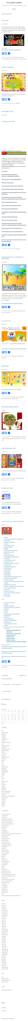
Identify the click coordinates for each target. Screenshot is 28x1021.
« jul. (3, 722)
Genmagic (4, 848)
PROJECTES (4, 789)
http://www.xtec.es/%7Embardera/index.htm (11, 50)
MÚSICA (3, 773)
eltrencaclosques (5, 841)
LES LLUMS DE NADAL (9, 545)
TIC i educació (4, 887)
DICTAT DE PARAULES (9, 555)
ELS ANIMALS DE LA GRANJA (10, 578)
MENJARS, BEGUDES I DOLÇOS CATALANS (13, 586)
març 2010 (4, 924)
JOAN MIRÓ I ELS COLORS (10, 584)
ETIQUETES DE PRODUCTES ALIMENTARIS (13, 539)
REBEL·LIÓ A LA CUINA (9, 552)
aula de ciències (5, 732)
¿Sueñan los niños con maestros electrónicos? (11, 895)
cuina (3, 744)
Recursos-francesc (5, 882)
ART (12, 57)
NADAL (3, 775)
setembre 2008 (5, 954)
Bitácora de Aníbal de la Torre (8, 823)
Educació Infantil (5, 840)
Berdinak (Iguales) (11, 635)
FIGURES (6, 604)
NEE (2, 776)
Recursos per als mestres (7, 880)
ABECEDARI (5, 366)
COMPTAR (6, 609)
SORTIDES (4, 801)
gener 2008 (4, 965)
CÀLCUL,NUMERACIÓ (9, 618)
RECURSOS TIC (8, 58)
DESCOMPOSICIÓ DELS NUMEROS (12, 614)
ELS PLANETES (7, 540)
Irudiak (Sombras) (11, 640)
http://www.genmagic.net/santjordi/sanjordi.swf (12, 303)
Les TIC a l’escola (5, 853)
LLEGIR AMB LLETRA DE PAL (10, 623)
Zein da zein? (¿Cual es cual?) (14, 633)
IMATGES (3, 760)
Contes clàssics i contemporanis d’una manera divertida (14, 348)
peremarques (18, 150)
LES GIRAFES (7, 558)
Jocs (2, 763)
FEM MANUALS (4, 846)
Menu (14, 8)
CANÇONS (4, 735)
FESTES (3, 752)
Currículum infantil (5, 745)
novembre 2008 (5, 950)
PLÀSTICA (19, 436)
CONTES (18, 356)
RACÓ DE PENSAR (8, 547)
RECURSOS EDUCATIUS (6, 872)
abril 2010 (4, 923)
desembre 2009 (5, 929)
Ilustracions (4, 758)
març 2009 (4, 944)
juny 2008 (4, 957)
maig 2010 (4, 921)
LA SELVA (6, 543)
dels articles (5, 978)
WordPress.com (5, 890)
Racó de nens (4, 869)
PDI (18, 57)
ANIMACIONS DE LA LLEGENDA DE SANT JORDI (12, 258)
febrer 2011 (4, 906)
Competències (5, 739)
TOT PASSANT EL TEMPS (9, 560)
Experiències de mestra (6, 845)
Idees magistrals (5, 849)
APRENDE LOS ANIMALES (10, 566)
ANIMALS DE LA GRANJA (9, 542)
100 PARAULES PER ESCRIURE (10, 550)
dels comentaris (6, 980)
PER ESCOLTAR (5, 781)
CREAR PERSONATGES (8, 448)
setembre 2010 (5, 915)
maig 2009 (4, 941)
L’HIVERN (6, 625)
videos (3, 805)
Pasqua (3, 778)
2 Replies (3, 410)
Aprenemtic (4, 817)
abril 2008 (4, 960)
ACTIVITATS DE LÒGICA (9, 602)
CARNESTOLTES (7, 622)
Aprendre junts (5, 815)
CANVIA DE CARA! (7, 488)
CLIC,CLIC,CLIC (6, 321)
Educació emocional (6, 748)
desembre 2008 (5, 949)
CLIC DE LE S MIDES (8, 579)
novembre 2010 (5, 911)
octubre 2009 (4, 933)
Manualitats (4, 854)
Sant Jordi (4, 799)
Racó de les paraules (6, 871)
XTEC (3, 893)
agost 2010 (4, 916)
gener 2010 (4, 928)
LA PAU (3, 765)
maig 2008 (4, 959)
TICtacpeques (4, 889)
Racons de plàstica (10, 438)
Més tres (3, 856)
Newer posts (23, 675)
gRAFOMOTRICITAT (5, 757)
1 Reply (3, 524)
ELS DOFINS (7, 589)
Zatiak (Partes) (10, 636)
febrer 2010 (4, 926)
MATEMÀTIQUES (19, 478)
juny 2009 (4, 939)
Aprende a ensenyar (6, 814)
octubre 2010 (4, 913)
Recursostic (4, 884)
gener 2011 (4, 908)
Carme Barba (4, 830)
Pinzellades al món (5, 861)
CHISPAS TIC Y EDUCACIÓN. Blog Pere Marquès (11, 833)
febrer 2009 (4, 946)
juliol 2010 (4, 918)
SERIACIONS (7, 553)
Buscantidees (4, 827)
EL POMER (6, 617)
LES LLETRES (7, 571)
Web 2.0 (4, 1010)
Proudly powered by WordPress (8, 1018)
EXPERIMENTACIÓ (5, 750)
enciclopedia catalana (6, 843)
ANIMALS (6, 548)
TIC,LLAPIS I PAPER (14, 3)
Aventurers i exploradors (7, 822)
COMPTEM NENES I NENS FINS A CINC (13, 576)
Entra (3, 977)
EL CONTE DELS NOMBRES (10, 620)
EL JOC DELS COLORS (9, 591)
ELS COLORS (7, 594)
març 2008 (4, 962)
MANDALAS (4, 768)
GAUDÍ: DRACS (7, 574)
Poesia (3, 866)
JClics (17, 665)
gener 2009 (4, 947)
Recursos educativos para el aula (8, 874)
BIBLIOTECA (14, 356)
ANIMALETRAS (7, 573)
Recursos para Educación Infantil (8, 876)
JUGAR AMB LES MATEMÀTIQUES (11, 557)
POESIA (3, 786)
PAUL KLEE (5, 20)
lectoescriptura (19, 396)
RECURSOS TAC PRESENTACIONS (8, 796)
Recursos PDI (4, 877)
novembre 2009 (5, 931)
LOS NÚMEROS (7, 570)
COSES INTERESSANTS (6, 742)
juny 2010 (4, 920)
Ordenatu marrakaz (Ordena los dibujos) (16, 641)
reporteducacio (5, 885)
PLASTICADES (4, 864)
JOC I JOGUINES (7, 565)
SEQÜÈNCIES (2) (7, 615)
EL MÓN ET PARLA (8, 561)
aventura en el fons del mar (7, 820)
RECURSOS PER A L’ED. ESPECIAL (8, 879)
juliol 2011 (4, 903)
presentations (10, 150)
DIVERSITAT (4, 747)
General (15, 57)
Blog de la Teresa (5, 825)
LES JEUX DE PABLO (8, 67)
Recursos (22, 665)
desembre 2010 (5, 910)
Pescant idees (4, 859)
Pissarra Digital (5, 862)
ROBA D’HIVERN (7, 568)
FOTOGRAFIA (4, 753)
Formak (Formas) (11, 638)
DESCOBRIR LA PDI (7, 111)
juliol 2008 (4, 955)
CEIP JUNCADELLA (5, 832)
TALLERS (3, 802)
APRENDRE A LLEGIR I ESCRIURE (11, 563)
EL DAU (5, 612)
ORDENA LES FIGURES (9, 605)
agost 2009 (4, 936)
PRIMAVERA (4, 788)
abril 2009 (4, 942)
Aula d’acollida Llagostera (7, 819)
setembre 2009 (5, 934)
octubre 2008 (4, 952)
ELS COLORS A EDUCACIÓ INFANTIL (12, 592)
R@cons (3, 867)
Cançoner (4, 828)
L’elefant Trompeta (5, 851)
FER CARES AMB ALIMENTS (10, 407)
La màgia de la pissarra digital (8, 121)
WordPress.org (5, 892)
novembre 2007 (5, 968)
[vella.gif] (4, 704)
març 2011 (4, 905)
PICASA (3, 783)
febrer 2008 (4, 964)
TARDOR (3, 804)
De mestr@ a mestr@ (6, 835)
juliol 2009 (4, 937)
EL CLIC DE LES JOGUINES (10, 587)
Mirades (3, 858)
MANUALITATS (4, 770)
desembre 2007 (5, 967)
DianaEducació (5, 836)
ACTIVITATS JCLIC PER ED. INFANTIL (13, 521)
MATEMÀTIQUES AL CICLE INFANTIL (12, 607)
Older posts (5, 675)
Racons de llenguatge (18, 310)
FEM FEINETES (7, 596)
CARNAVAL (4, 737)
